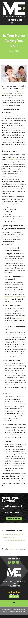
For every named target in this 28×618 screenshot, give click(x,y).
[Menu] (14, 603)
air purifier (21, 318)
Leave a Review (14, 596)
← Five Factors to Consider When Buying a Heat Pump (12, 536)
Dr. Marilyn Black (11, 159)
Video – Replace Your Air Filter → (16, 540)
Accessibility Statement (17, 611)
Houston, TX (20, 93)
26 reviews (15, 594)
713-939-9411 (14, 19)
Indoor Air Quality (14, 549)
